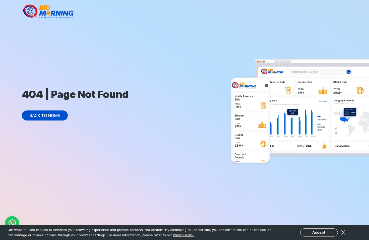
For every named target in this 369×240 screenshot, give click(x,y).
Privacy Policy (183, 235)
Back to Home (44, 115)
